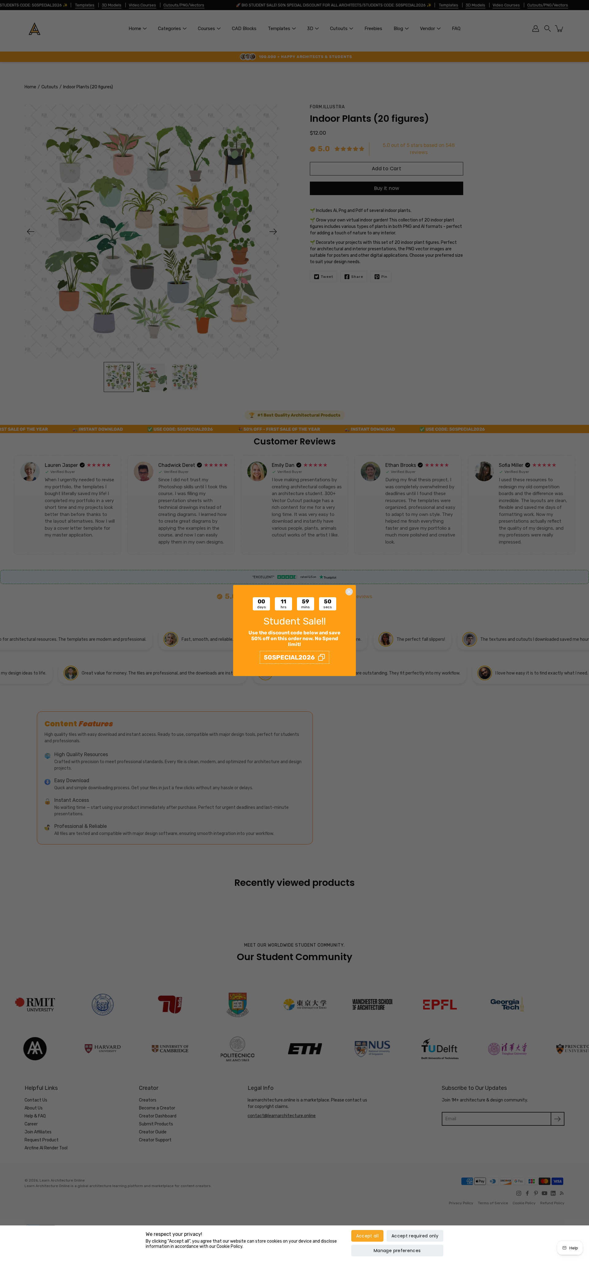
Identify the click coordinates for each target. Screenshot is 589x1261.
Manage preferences (397, 1251)
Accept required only (414, 1236)
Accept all (367, 1236)
